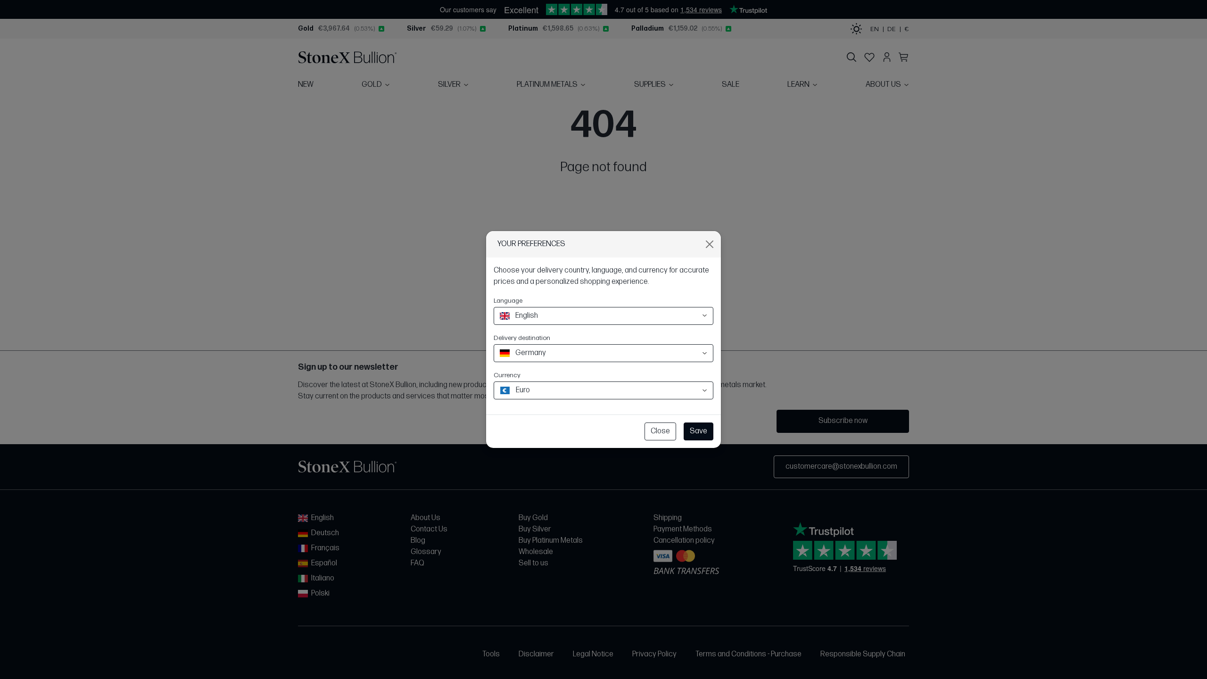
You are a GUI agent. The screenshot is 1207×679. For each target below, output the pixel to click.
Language (508, 301)
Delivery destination (522, 338)
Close (660, 431)
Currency (507, 375)
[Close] (709, 244)
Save (698, 431)
